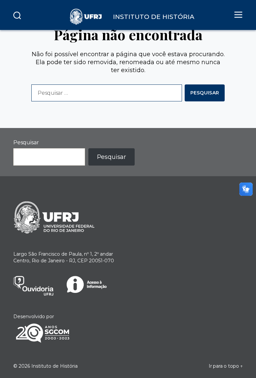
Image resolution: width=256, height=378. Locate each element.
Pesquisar (26, 142)
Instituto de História (54, 366)
